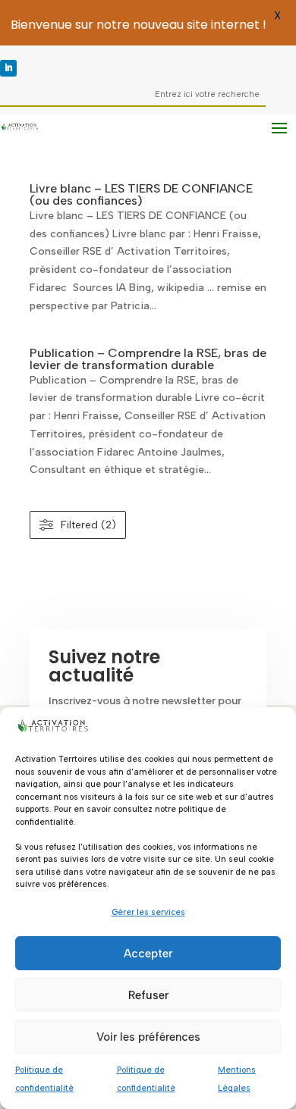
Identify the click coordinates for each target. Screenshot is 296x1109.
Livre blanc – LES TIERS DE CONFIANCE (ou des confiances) (141, 194)
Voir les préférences (148, 1037)
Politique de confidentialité (44, 1079)
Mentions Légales (237, 1079)
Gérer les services (148, 912)
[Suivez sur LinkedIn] (8, 68)
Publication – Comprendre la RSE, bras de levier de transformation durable (148, 359)
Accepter (148, 953)
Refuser (148, 995)
